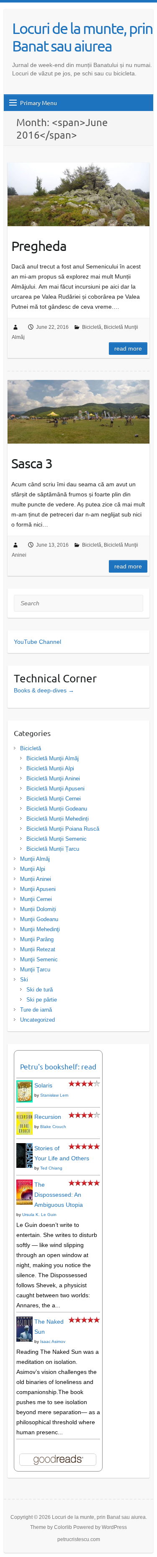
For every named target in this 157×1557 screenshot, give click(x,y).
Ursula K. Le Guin (39, 1214)
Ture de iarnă (36, 1010)
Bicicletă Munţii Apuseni (55, 788)
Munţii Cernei (36, 899)
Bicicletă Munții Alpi (50, 768)
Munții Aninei (35, 879)
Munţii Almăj (35, 859)
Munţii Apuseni (38, 889)
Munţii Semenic (39, 959)
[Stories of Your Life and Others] (24, 1148)
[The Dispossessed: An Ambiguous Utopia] (24, 1184)
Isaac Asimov (52, 1341)
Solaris (43, 1085)
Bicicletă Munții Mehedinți (57, 819)
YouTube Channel (37, 641)
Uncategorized (37, 1020)
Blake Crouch (53, 1126)
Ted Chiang (51, 1168)
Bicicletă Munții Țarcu (52, 849)
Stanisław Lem (54, 1095)
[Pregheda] (78, 194)
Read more (128, 348)
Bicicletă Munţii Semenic (56, 839)
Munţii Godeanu (39, 919)
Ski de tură (39, 989)
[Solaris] (24, 1085)
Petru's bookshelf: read (58, 1066)
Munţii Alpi (32, 869)
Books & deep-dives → (44, 690)
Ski (24, 979)
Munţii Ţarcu (35, 969)
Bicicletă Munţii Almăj (52, 758)
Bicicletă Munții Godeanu (56, 809)
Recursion (47, 1116)
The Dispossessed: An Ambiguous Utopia (58, 1194)
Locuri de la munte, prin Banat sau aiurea (82, 36)
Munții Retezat (37, 949)
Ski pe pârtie (41, 1000)
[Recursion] (24, 1116)
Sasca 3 (31, 463)
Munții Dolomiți (38, 909)
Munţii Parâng (37, 939)
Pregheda (39, 246)
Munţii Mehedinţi (40, 929)
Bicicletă (91, 327)
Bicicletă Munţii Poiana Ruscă (62, 829)
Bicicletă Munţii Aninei (53, 778)
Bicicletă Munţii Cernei (53, 798)
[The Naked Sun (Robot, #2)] (24, 1321)
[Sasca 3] (78, 412)
